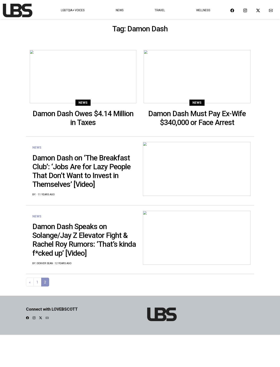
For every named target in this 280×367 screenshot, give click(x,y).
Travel (160, 10)
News (120, 10)
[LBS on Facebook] (232, 10)
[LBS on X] (258, 10)
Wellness (203, 10)
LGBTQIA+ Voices (73, 10)
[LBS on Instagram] (245, 10)
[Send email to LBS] (271, 10)
